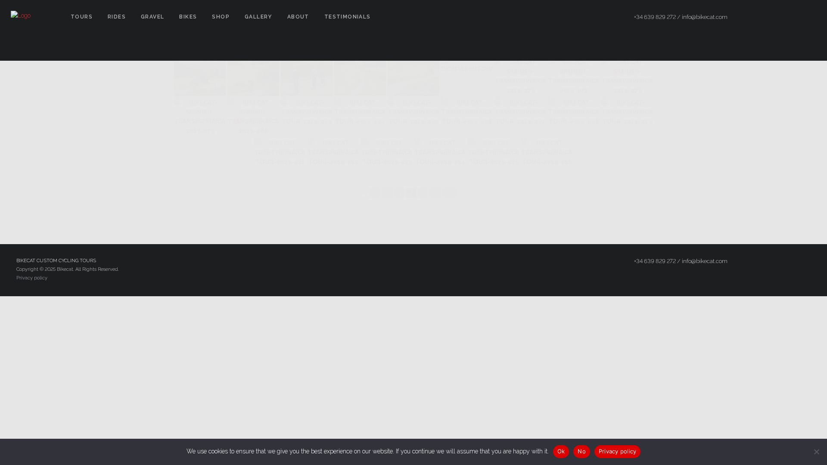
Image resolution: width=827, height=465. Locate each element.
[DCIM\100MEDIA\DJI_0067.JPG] (360, 76)
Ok (561, 451)
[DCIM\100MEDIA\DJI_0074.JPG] (467, 76)
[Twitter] (777, 17)
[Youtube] (808, 17)
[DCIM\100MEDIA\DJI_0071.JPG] (413, 76)
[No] (816, 451)
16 (449, 192)
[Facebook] (762, 17)
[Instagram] (793, 17)
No (582, 451)
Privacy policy (31, 278)
